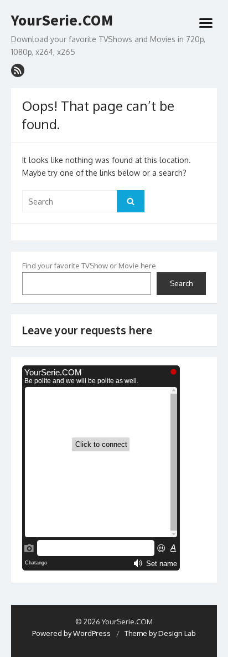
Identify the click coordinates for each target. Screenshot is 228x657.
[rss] (17, 70)
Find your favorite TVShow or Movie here (89, 265)
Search (181, 283)
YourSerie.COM (62, 20)
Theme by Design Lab (160, 633)
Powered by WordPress (71, 633)
